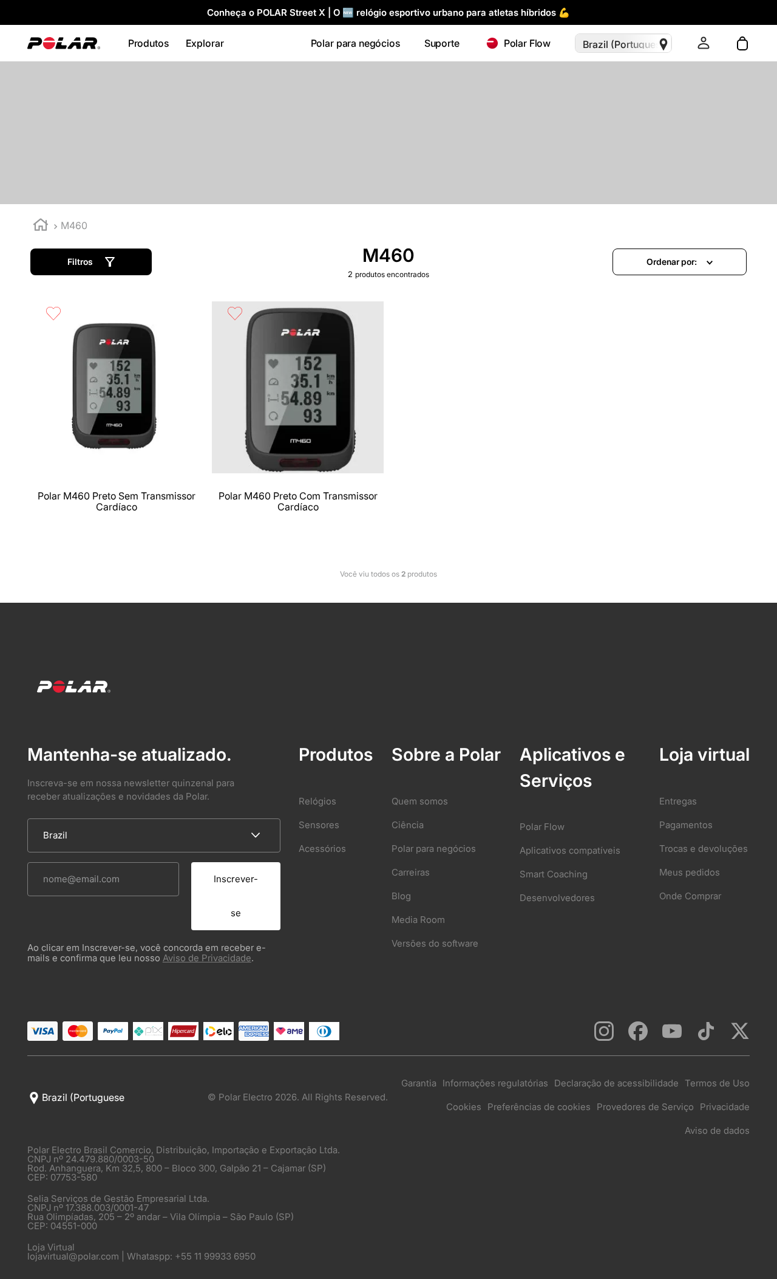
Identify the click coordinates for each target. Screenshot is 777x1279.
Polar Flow (527, 43)
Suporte (442, 43)
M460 (74, 225)
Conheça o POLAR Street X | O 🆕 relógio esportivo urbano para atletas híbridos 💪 (388, 12)
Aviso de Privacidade (207, 958)
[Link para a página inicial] (40, 226)
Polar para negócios (355, 43)
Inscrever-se (236, 896)
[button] (91, 262)
